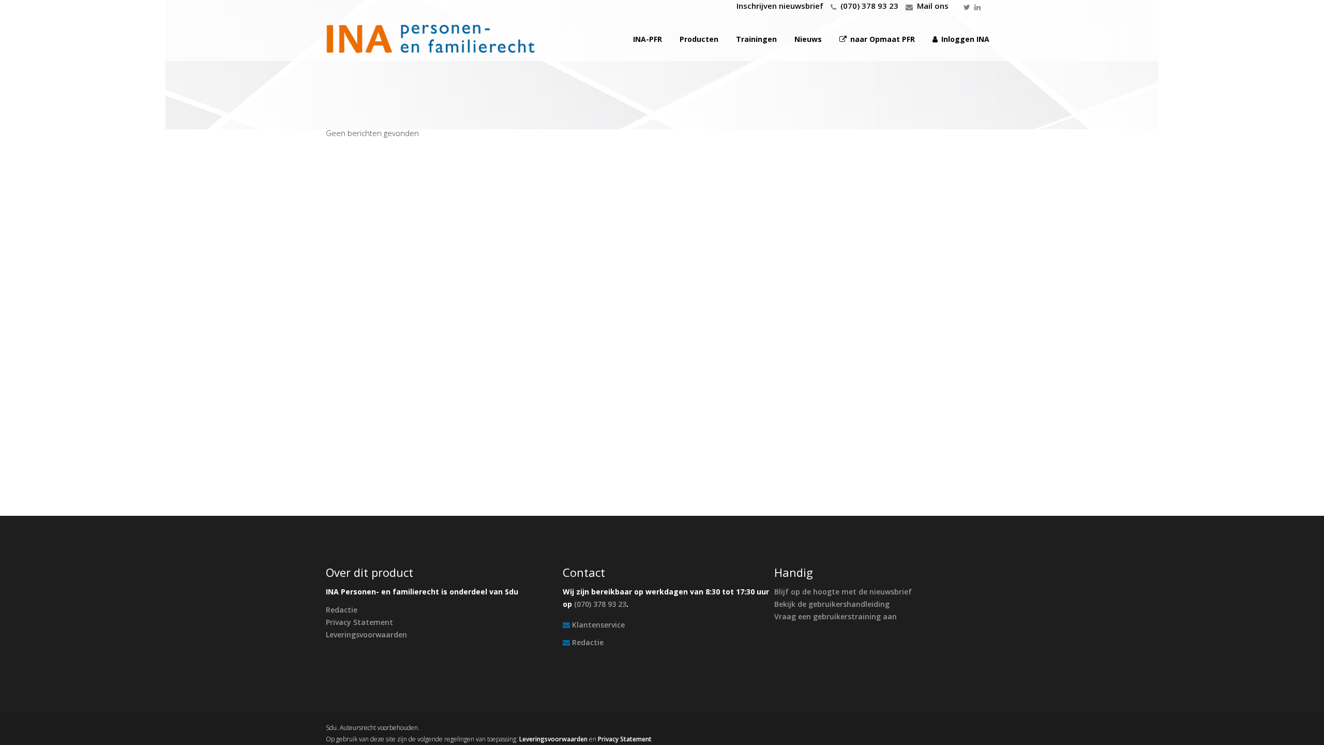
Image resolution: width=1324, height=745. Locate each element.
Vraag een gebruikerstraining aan (835, 616)
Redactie (341, 610)
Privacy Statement (359, 622)
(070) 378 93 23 (869, 6)
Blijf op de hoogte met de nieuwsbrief (843, 592)
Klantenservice (598, 625)
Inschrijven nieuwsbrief (779, 6)
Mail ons (933, 6)
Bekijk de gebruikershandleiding (832, 604)
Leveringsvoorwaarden (366, 634)
